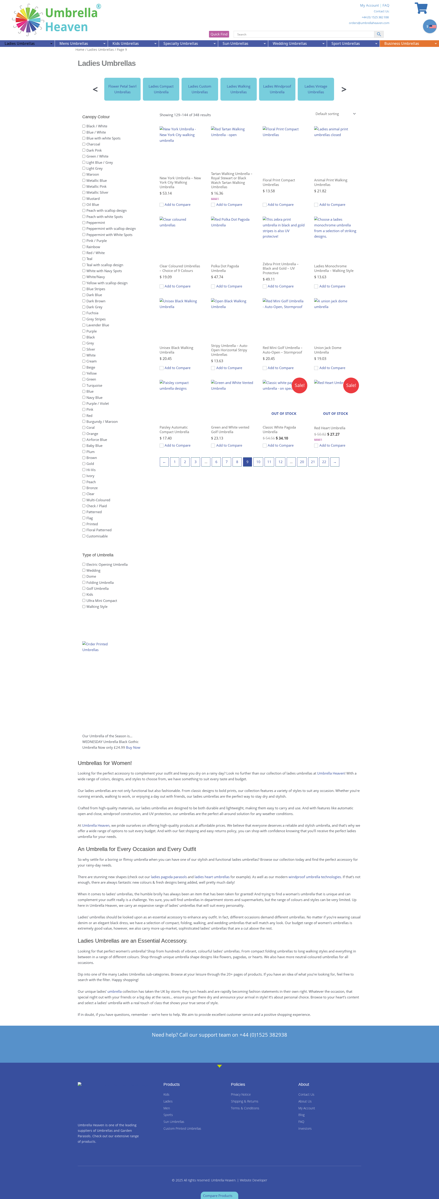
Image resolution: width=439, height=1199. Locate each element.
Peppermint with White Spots (109, 234)
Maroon (92, 174)
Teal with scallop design (104, 264)
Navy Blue (94, 397)
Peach (91, 481)
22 (324, 461)
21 (313, 461)
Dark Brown (95, 300)
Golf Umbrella (97, 588)
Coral (90, 427)
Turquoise (94, 385)
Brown (91, 457)
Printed (92, 524)
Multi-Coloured (98, 499)
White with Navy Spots (104, 270)
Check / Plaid (96, 506)
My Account (369, 5)
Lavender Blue (97, 325)
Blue (90, 391)
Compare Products (218, 1195)
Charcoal (93, 144)
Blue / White (96, 132)
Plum (90, 451)
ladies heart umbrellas (212, 876)
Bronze (92, 488)
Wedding (93, 570)
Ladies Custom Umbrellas (199, 89)
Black (90, 337)
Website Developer (253, 1180)
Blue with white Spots (103, 138)
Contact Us (381, 11)
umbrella (114, 991)
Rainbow (93, 246)
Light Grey (94, 168)
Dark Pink (94, 150)
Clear (90, 493)
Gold (90, 463)
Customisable (97, 536)
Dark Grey (94, 307)
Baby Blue (94, 445)
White (91, 355)
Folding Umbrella (100, 582)
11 (269, 461)
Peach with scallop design (106, 210)
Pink (89, 409)
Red (89, 415)
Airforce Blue (96, 439)
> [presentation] (344, 89)
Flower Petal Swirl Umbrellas (122, 89)
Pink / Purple (96, 240)
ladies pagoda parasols (169, 876)
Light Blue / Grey (99, 162)
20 (302, 461)
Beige (90, 367)
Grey (90, 343)
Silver (90, 349)
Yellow (91, 373)
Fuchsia (92, 313)
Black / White (96, 126)
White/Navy (95, 276)
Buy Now (133, 747)
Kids (89, 594)
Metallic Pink (96, 186)
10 (258, 461)
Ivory (90, 475)
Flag (89, 517)
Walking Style (96, 606)
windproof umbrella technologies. (315, 876)
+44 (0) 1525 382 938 (375, 17)
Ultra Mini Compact (101, 600)
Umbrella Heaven (331, 773)
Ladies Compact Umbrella (161, 89)
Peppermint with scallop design (111, 228)
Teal (89, 258)
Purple (91, 331)
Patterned (94, 512)
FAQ (386, 5)
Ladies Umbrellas (100, 49)
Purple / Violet (97, 403)
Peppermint (95, 222)
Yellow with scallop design (107, 282)
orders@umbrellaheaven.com (369, 23)
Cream (91, 361)
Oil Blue (92, 204)
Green (91, 379)
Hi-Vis (91, 469)
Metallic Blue (96, 180)
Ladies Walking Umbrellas (238, 89)
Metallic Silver (97, 192)
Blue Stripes (95, 289)
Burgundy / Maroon (102, 421)
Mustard (93, 198)
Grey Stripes (96, 319)
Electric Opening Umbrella (107, 564)
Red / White (95, 252)
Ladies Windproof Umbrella (277, 89)
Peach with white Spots (104, 216)
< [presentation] (95, 89)
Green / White (97, 156)
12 (280, 461)
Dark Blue (94, 294)
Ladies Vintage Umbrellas (316, 89)
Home (79, 49)
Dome (91, 576)
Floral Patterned (99, 530)
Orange (92, 433)
